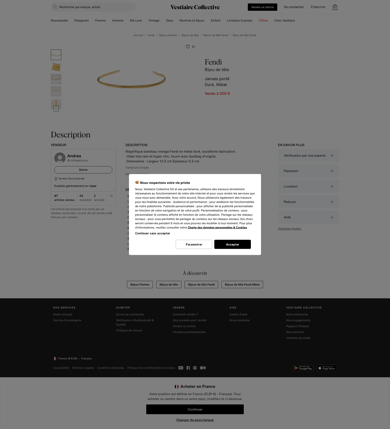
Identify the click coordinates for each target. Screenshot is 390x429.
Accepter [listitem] (232, 244)
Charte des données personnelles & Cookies (217, 227)
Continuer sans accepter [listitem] (152, 233)
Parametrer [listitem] (194, 244)
